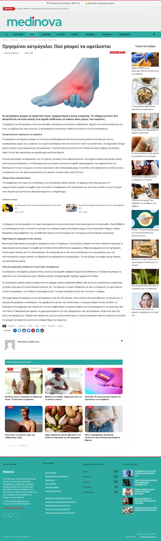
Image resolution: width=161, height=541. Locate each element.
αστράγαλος (21, 326)
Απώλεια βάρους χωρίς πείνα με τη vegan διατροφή (144, 491)
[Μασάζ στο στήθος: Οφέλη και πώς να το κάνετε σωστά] (64, 381)
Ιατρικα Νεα (18, 34)
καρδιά (43, 326)
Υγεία (85, 471)
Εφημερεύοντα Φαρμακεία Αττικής (58, 498)
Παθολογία (87, 477)
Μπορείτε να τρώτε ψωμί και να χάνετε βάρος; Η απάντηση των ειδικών (145, 262)
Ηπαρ (36, 326)
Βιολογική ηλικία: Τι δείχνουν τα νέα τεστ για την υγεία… (145, 500)
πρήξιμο (60, 326)
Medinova (8, 471)
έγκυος (30, 326)
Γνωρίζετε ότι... (88, 492)
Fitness (74, 34)
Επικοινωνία (49, 480)
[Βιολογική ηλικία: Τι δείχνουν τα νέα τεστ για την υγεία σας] (128, 501)
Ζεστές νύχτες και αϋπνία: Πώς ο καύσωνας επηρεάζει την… (146, 482)
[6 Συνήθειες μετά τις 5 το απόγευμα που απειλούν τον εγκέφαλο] (128, 473)
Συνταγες (61, 34)
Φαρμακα (107, 34)
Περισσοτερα (124, 34)
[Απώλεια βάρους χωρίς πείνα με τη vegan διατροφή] (128, 491)
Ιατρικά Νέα (87, 487)
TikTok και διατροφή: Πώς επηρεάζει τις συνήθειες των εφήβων (144, 203)
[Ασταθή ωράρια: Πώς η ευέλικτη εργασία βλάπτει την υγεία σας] (7, 208)
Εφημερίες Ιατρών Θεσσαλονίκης (57, 509)
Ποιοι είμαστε (50, 484)
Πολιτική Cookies (51, 487)
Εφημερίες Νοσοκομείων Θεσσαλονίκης (60, 513)
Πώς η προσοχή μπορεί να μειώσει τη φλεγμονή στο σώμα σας (145, 312)
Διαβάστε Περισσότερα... (14, 508)
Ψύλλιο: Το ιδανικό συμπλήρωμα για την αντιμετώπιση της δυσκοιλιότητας (145, 233)
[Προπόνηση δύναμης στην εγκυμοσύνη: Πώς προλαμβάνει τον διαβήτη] (71, 208)
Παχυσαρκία (51, 326)
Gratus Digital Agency (148, 537)
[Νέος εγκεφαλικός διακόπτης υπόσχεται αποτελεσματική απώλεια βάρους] (104, 419)
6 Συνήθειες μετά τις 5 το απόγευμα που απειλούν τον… (145, 473)
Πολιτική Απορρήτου (53, 491)
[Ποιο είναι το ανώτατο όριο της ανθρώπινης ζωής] (24, 419)
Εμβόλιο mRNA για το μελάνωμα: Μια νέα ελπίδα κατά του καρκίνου (43, 9)
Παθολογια (115, 52)
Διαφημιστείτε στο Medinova (56, 476)
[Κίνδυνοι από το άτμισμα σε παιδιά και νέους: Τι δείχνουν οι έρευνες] (24, 381)
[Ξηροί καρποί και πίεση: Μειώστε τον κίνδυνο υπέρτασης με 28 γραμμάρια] (64, 419)
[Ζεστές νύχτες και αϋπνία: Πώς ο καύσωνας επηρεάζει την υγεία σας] (128, 482)
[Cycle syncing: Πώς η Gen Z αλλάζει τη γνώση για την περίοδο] (128, 510)
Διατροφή (86, 482)
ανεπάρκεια (11, 326)
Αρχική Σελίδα (50, 473)
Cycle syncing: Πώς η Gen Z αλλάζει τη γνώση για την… (146, 509)
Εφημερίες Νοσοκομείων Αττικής (57, 505)
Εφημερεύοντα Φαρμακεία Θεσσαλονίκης (60, 502)
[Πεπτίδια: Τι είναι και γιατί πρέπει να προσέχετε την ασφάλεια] (104, 381)
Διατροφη (46, 34)
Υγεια (32, 34)
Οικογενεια (90, 34)
